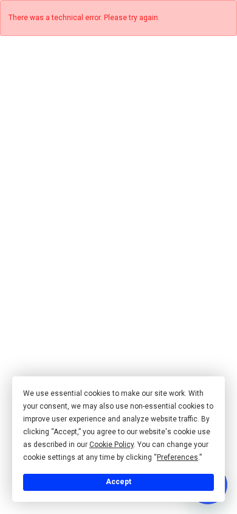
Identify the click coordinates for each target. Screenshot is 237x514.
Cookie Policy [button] (111, 444)
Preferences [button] (177, 457)
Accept (118, 481)
